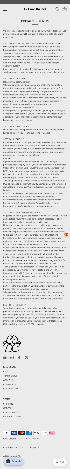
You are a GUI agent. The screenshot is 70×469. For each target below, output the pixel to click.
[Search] (57, 9)
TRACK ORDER (10, 376)
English (33, 448)
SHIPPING (8, 404)
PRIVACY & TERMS (12, 416)
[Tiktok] (19, 357)
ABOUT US (8, 380)
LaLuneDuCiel (15, 456)
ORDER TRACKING (32, 439)
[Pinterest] (26, 357)
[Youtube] (5, 357)
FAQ (5, 371)
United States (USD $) (12, 448)
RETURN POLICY (11, 412)
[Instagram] (12, 357)
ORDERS (7, 408)
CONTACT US (9, 384)
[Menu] (5, 9)
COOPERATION (10, 388)
